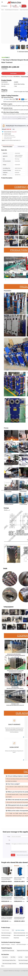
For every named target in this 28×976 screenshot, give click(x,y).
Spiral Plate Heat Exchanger (8, 950)
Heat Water (13, 957)
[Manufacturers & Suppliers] (14, 2)
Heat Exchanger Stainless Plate (9, 960)
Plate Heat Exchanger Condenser (9, 963)
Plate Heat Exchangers (6, 933)
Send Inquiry (13, 73)
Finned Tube (16, 937)
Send (13, 855)
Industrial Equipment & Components (11, 9)
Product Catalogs (20, 930)
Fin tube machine (5, 937)
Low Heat (20, 957)
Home (2, 9)
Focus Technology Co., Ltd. (17, 970)
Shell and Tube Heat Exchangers (20, 933)
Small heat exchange (5, 935)
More (2, 966)
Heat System (5, 957)
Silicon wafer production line (20, 935)
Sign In (3, 140)
